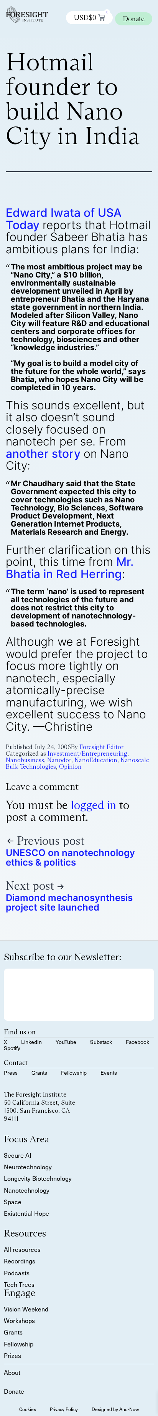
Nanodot (59, 760)
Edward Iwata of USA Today (64, 219)
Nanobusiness (25, 760)
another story (43, 453)
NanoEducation (95, 760)
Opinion (70, 766)
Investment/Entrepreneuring (87, 753)
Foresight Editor (101, 747)
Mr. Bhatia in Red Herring (69, 568)
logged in (93, 805)
